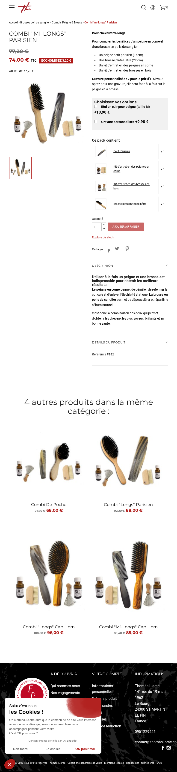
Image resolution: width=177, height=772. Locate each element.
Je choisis (53, 749)
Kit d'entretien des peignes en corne (131, 169)
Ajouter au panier (125, 226)
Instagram (168, 748)
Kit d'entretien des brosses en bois (131, 186)
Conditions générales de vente (85, 762)
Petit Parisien (121, 151)
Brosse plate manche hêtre (129, 204)
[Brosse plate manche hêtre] (102, 204)
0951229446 (145, 731)
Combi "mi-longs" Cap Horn (128, 626)
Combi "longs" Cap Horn (49, 626)
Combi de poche (48, 504)
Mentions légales (114, 762)
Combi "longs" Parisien (128, 504)
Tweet (117, 249)
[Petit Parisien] (102, 152)
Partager (107, 250)
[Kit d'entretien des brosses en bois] (102, 187)
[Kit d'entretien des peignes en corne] (102, 170)
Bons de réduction (106, 726)
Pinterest (127, 249)
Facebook (163, 748)
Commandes (102, 705)
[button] (9, 764)
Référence (99, 354)
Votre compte (107, 674)
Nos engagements (65, 693)
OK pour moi (85, 749)
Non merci (20, 749)
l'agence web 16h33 (151, 762)
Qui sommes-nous (65, 686)
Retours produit (104, 698)
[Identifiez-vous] (152, 7)
